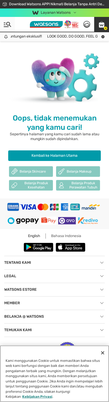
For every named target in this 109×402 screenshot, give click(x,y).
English (34, 236)
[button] (101, 24)
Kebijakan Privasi (37, 397)
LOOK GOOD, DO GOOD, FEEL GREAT (76, 36)
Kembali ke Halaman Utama (54, 155)
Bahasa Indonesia (66, 236)
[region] (54, 373)
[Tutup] (102, 353)
